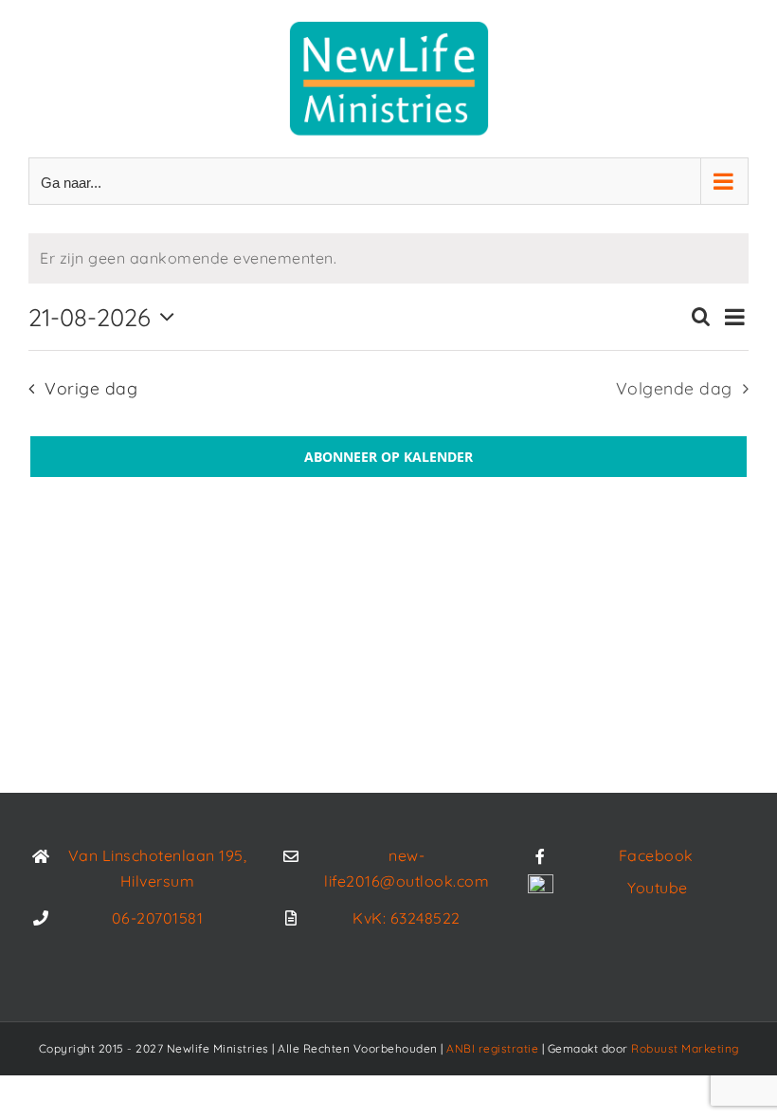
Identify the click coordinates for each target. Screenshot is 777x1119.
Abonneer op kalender (388, 457)
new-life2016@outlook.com (406, 868)
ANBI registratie (492, 1048)
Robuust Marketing (685, 1048)
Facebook (656, 855)
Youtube (657, 887)
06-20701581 (158, 917)
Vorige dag (91, 387)
